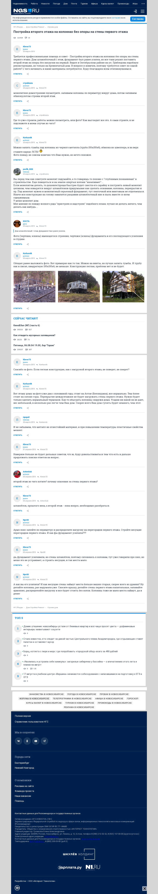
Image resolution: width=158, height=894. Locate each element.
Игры (135, 3)
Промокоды (123, 3)
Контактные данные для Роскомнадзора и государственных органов (48, 813)
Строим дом (53, 27)
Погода (56, 3)
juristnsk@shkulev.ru (90, 839)
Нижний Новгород (24, 767)
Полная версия (23, 716)
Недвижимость (20, 3)
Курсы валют (107, 3)
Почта (74, 3)
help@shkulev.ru (37, 841)
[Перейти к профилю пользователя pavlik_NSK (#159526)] (17, 171)
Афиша (94, 3)
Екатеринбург (22, 762)
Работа (34, 3)
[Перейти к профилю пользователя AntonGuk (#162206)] (17, 474)
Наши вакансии (23, 796)
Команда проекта (24, 791)
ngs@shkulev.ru (51, 836)
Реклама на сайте (24, 786)
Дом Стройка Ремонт (35, 27)
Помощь (19, 801)
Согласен (137, 18)
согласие (116, 18)
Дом (65, 3)
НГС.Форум (18, 27)
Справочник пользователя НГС (31, 721)
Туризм (84, 3)
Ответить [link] (17, 74)
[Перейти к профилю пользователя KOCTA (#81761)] (17, 223)
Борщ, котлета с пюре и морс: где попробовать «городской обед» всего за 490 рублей (70, 651)
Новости (45, 3)
